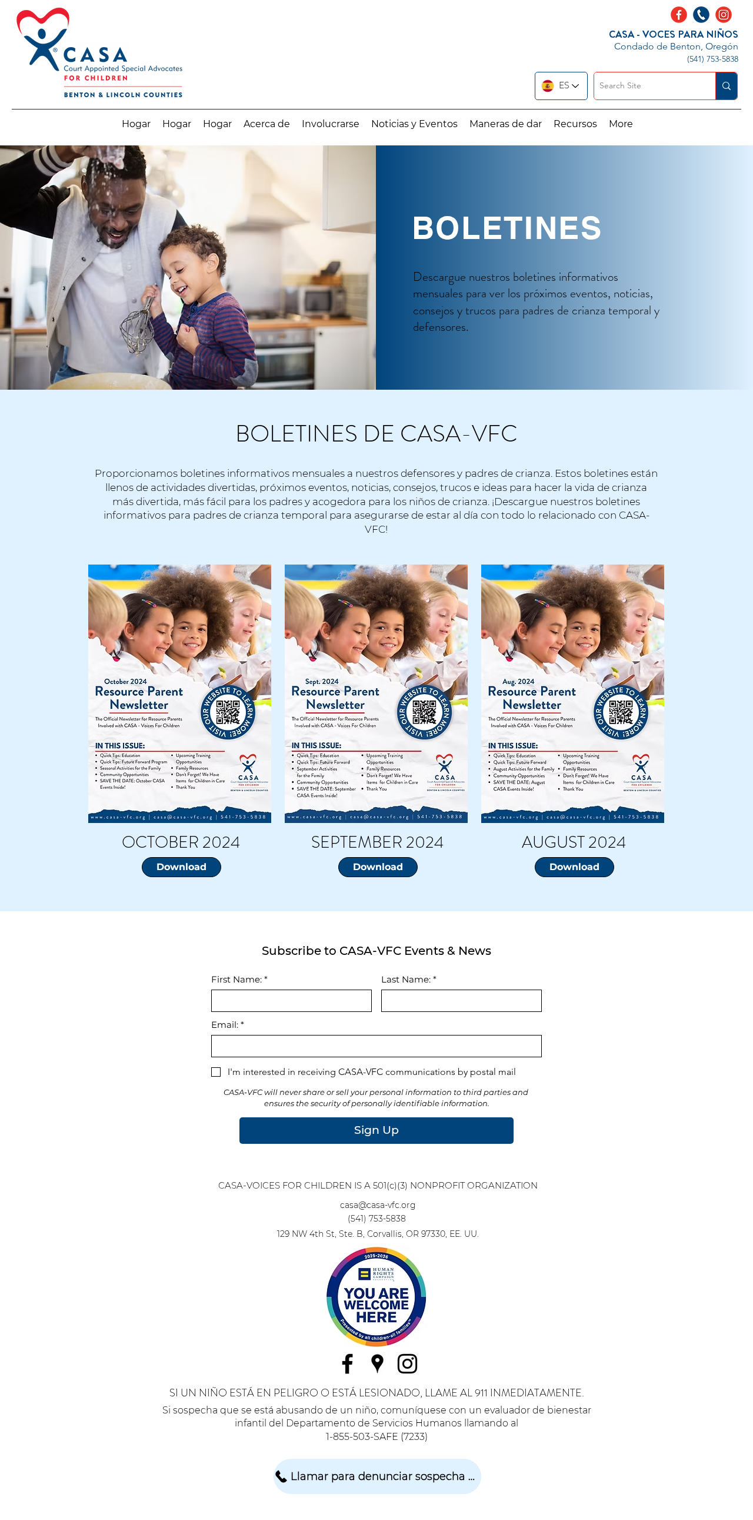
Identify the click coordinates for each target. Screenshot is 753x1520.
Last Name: (409, 979)
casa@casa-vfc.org (378, 1205)
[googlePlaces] (377, 1363)
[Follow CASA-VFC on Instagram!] (723, 14)
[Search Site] (726, 85)
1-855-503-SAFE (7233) (377, 1436)
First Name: (239, 979)
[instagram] (407, 1363)
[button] (267, 124)
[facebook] (347, 1363)
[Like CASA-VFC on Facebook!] (679, 14)
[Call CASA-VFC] (701, 14)
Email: (227, 1025)
